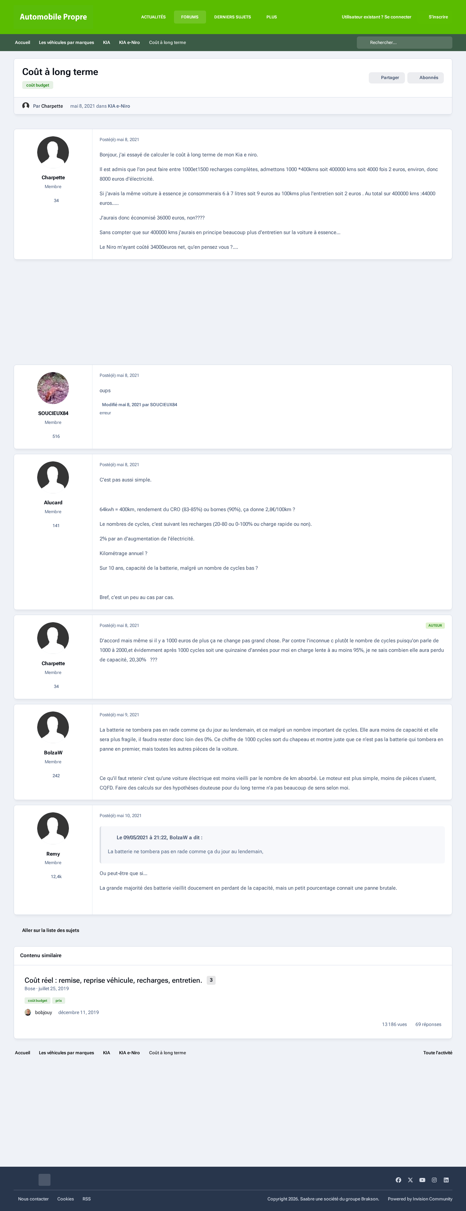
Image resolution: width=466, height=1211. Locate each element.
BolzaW (53, 753)
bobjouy (43, 1012)
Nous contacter (33, 1198)
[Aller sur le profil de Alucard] (53, 477)
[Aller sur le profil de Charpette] (25, 105)
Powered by (420, 1198)
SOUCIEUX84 (53, 413)
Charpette (52, 106)
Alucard (53, 503)
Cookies (65, 1198)
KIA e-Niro (119, 106)
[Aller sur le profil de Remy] (53, 828)
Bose (30, 988)
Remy (53, 854)
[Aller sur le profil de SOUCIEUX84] (53, 388)
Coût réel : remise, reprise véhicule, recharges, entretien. (113, 980)
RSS (87, 1198)
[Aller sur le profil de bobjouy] (28, 1012)
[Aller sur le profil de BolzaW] (53, 727)
